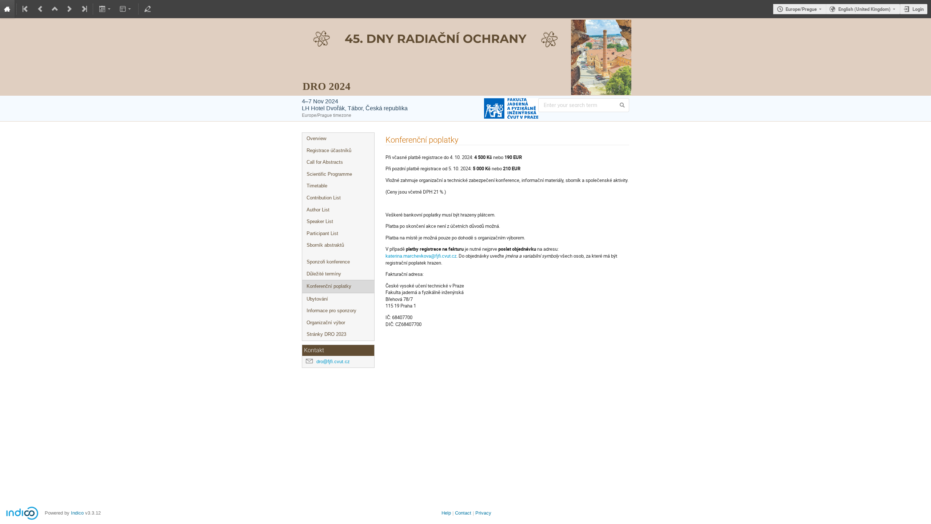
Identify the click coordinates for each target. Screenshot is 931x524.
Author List (318, 210)
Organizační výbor (326, 322)
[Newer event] (69, 9)
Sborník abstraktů (325, 245)
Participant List (322, 233)
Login (918, 9)
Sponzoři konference (328, 262)
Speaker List (320, 221)
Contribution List (324, 198)
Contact (463, 513)
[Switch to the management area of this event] (147, 9)
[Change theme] (126, 9)
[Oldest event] (26, 9)
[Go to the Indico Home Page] (7, 9)
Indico (77, 513)
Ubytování (317, 299)
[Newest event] (83, 9)
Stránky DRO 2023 (326, 334)
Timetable (317, 185)
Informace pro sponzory (331, 310)
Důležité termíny (324, 274)
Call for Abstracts (325, 162)
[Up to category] (55, 9)
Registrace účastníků (329, 150)
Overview (316, 138)
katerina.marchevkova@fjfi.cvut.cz (420, 256)
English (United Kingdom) (864, 9)
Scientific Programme (329, 174)
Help (446, 513)
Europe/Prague (801, 9)
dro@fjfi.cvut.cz (333, 361)
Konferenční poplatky (329, 286)
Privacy (483, 513)
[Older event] (40, 9)
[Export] (105, 9)
